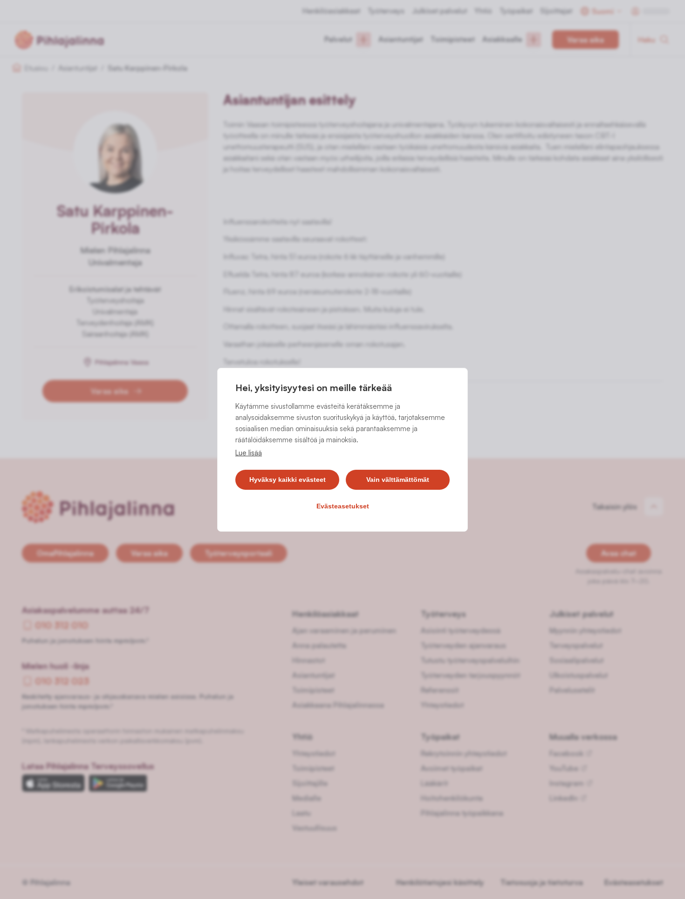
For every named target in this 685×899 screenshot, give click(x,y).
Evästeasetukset (342, 506)
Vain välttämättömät (397, 479)
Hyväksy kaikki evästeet (287, 479)
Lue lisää (248, 452)
